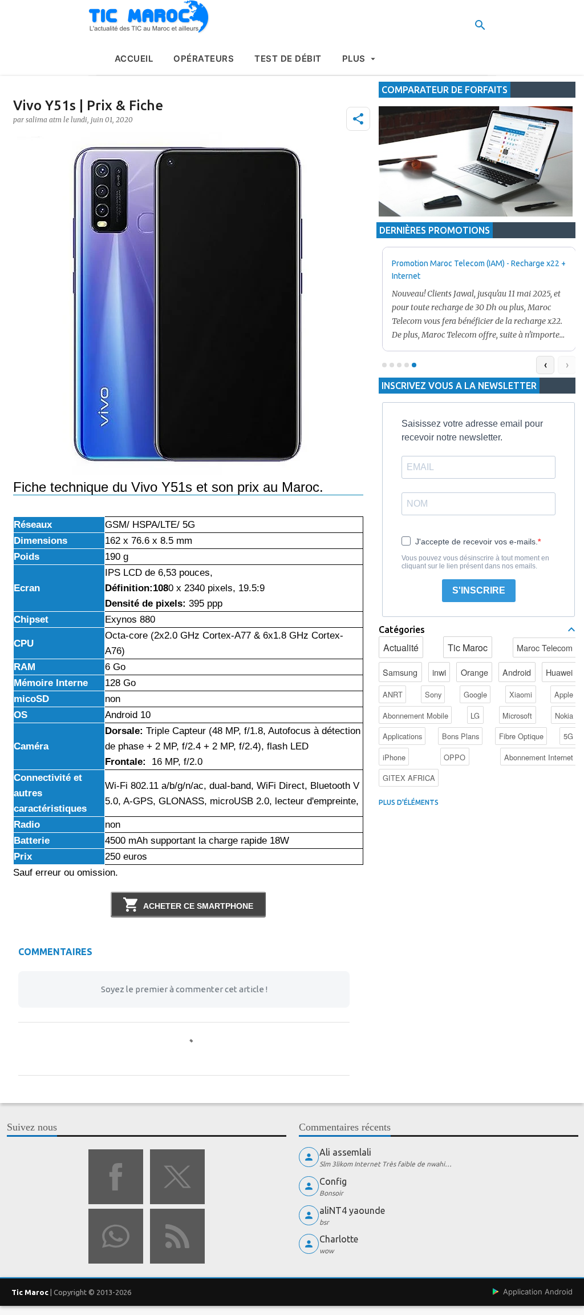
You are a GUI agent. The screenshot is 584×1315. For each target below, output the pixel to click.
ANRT (393, 694)
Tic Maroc (468, 647)
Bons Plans (460, 736)
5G (568, 736)
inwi (439, 672)
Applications (402, 736)
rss (177, 1236)
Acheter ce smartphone (198, 906)
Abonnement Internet (538, 757)
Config (333, 1181)
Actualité (401, 647)
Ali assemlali (345, 1152)
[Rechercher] (480, 25)
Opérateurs (203, 58)
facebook (115, 1176)
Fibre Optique (521, 736)
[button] (358, 119)
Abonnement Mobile (415, 715)
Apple (563, 694)
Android (516, 672)
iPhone (394, 757)
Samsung (400, 672)
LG (475, 715)
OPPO (454, 757)
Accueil (134, 58)
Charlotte (338, 1239)
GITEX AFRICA (409, 777)
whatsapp (115, 1236)
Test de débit (288, 58)
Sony (433, 694)
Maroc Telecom (545, 648)
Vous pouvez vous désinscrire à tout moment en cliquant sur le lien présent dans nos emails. (475, 562)
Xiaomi (520, 694)
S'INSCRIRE (478, 590)
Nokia (564, 715)
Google (475, 694)
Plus (354, 58)
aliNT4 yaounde (352, 1210)
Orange (474, 672)
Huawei (559, 672)
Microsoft (517, 715)
